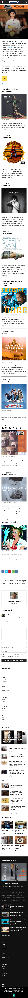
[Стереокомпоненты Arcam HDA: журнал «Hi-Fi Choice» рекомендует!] (5, 921)
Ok (14, 995)
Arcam (3, 677)
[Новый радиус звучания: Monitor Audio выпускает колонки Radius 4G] (5, 800)
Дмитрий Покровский (14, 601)
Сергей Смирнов (12, 613)
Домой (2, 10)
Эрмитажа (9, 47)
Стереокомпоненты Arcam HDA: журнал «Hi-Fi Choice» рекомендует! (18, 921)
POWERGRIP (4, 713)
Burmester (4, 681)
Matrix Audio (4, 704)
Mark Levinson (5, 701)
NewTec (3, 708)
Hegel (2, 693)
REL (2, 715)
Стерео (7, 32)
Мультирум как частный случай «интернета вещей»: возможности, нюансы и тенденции (7, 583)
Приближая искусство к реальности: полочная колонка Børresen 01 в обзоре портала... (13, 885)
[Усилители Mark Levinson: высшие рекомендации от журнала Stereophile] (5, 914)
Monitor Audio (4, 706)
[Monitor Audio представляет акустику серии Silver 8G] (5, 785)
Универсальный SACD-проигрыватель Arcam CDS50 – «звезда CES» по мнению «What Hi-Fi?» (21, 583)
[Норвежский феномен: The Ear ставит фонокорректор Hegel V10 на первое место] (5, 929)
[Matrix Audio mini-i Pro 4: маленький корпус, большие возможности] (7, 825)
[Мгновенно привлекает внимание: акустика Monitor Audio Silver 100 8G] (7, 840)
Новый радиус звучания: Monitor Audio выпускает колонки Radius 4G (16, 800)
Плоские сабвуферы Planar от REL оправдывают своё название (17, 808)
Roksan (3, 719)
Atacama (3, 679)
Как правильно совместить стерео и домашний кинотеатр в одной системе (17, 748)
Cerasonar (3, 686)
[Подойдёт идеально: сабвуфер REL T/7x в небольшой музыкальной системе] (21, 840)
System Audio (4, 722)
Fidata (2, 688)
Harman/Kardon (5, 690)
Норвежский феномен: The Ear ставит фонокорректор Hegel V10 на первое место (18, 929)
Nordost (3, 710)
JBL (2, 695)
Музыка (7, 10)
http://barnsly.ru (14, 603)
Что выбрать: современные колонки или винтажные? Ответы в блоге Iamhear (14, 739)
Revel (2, 717)
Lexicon (3, 699)
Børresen (3, 684)
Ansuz (2, 675)
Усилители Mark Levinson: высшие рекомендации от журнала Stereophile (17, 914)
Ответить (7, 621)
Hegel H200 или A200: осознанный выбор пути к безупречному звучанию (16, 793)
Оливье (17, 45)
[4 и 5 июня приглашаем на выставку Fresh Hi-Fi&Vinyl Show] (5, 906)
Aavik (2, 672)
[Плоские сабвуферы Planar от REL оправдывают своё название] (5, 808)
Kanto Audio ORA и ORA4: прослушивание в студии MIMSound (20, 832)
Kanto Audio (4, 697)
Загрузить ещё (13, 813)
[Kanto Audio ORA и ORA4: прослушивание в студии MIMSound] (21, 825)
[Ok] (26, 992)
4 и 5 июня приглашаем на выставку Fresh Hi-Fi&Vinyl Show (17, 906)
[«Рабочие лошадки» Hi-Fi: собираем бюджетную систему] (4, 756)
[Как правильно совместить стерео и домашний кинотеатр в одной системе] (4, 748)
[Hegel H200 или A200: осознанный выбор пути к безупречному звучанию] (5, 793)
